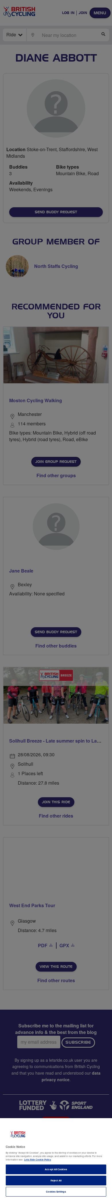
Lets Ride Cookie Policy (37, 1159)
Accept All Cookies (56, 1169)
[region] (56, 1158)
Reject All (56, 1180)
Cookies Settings (56, 1191)
